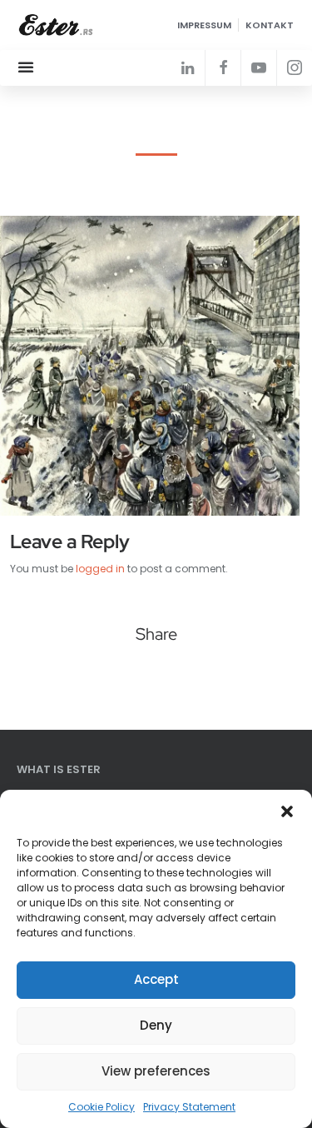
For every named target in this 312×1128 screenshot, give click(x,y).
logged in (100, 569)
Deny (156, 1025)
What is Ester (59, 769)
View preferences (156, 1071)
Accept (156, 979)
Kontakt (269, 25)
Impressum (204, 25)
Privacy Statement (189, 1107)
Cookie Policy (101, 1107)
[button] (287, 810)
